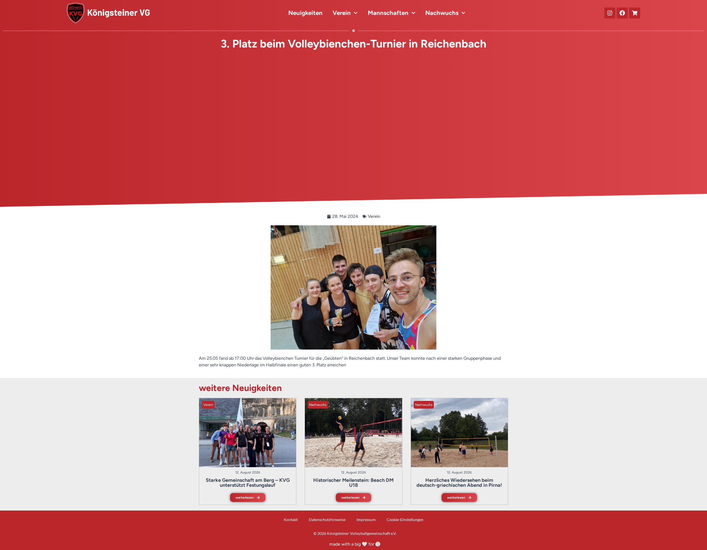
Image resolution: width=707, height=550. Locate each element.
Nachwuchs (441, 13)
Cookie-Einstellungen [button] (405, 519)
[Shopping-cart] (634, 12)
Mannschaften (388, 13)
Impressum (366, 519)
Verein (342, 13)
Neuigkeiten (305, 13)
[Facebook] (622, 12)
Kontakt (291, 519)
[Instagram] (609, 12)
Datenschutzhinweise (327, 519)
